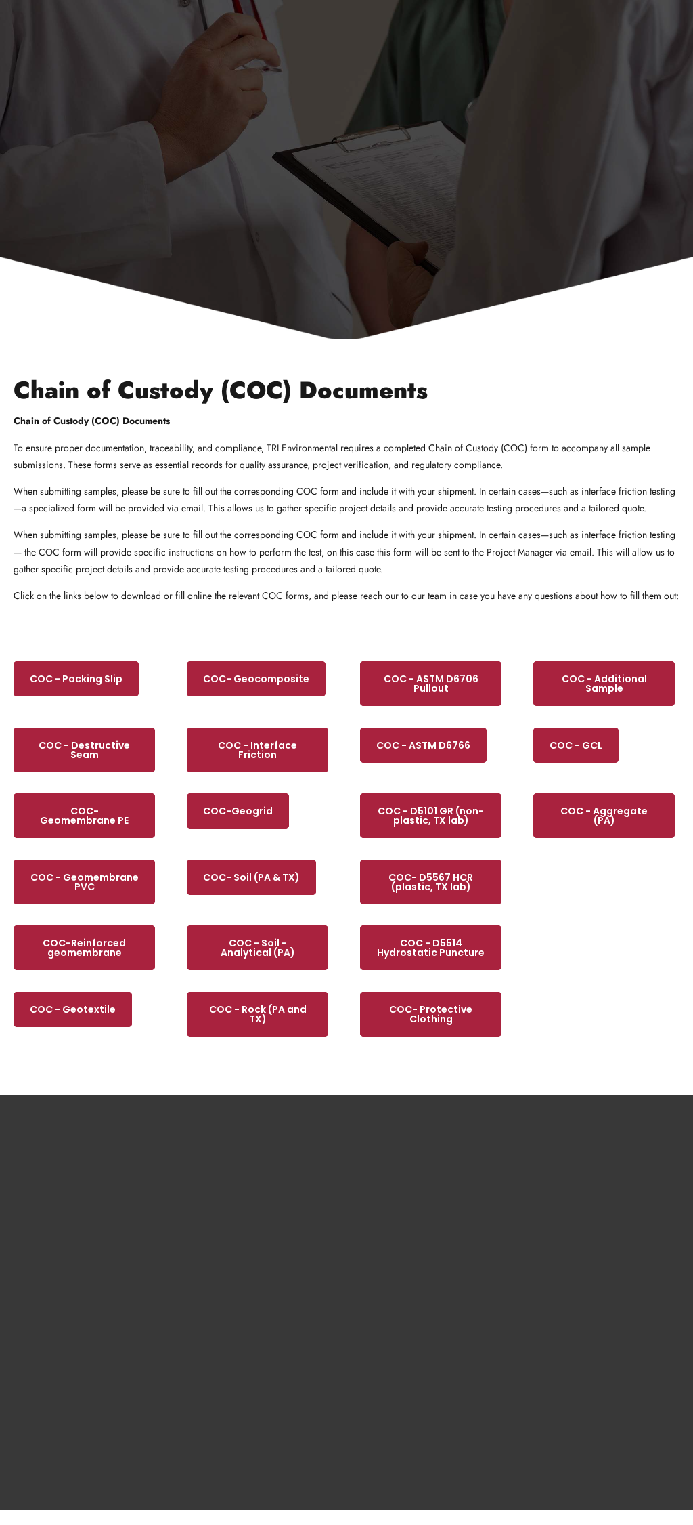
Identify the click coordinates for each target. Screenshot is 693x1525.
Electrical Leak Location (232, 1418)
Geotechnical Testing (227, 1259)
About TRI (377, 1227)
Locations (377, 1354)
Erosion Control (218, 1291)
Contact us (379, 1259)
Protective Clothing (224, 1386)
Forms (371, 1322)
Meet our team (385, 1291)
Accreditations (385, 1386)
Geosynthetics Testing (228, 1227)
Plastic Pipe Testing (224, 1354)
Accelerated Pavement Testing (243, 1322)
